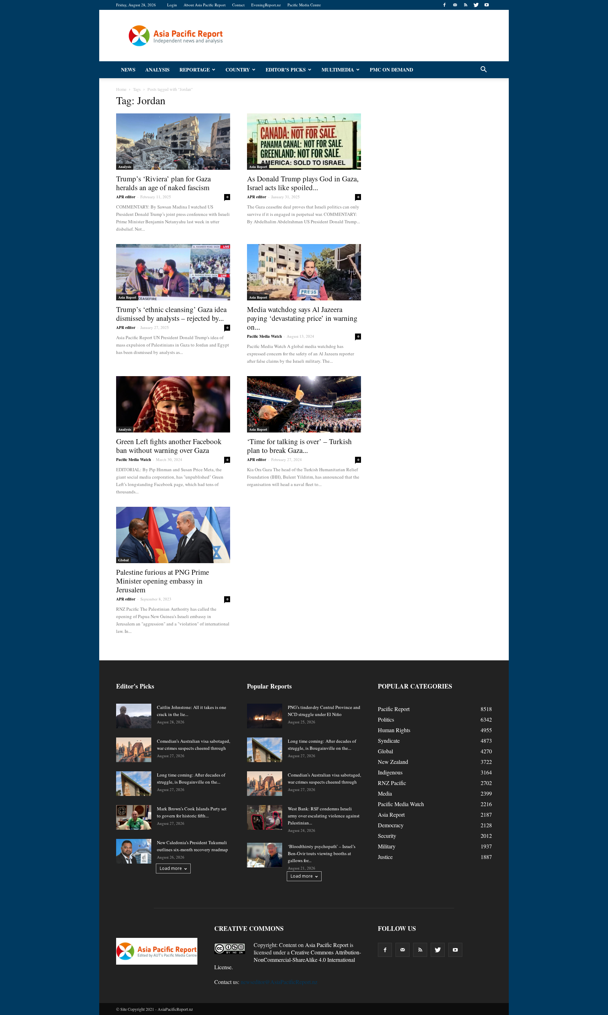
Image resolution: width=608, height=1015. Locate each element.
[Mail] (455, 5)
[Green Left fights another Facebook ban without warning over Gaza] (173, 404)
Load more (171, 868)
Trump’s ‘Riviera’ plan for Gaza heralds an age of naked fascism (163, 183)
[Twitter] (476, 5)
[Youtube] (486, 5)
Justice (385, 856)
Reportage (194, 69)
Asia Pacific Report (326, 944)
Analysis (157, 69)
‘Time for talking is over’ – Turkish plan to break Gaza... (299, 445)
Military (386, 846)
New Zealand (393, 761)
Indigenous (390, 772)
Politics (386, 719)
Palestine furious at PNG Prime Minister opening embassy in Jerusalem (162, 580)
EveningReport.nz (266, 4)
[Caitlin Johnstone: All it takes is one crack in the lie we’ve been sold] (133, 716)
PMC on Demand (391, 69)
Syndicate (389, 740)
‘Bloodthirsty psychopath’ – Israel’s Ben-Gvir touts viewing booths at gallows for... (321, 853)
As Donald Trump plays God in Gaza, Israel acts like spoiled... (303, 183)
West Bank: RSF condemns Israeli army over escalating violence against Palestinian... (324, 815)
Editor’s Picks (286, 69)
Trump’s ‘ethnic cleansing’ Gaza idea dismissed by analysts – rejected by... (171, 313)
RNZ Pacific (392, 782)
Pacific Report (394, 708)
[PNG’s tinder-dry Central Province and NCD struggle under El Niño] (264, 716)
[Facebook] (444, 5)
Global (123, 560)
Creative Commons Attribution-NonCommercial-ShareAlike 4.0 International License (287, 959)
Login (172, 4)
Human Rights (394, 730)
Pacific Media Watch (264, 336)
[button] (483, 69)
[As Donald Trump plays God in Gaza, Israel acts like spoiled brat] (304, 141)
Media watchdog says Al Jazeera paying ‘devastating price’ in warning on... (302, 318)
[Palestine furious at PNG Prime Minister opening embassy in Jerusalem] (173, 535)
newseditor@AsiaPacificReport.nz (279, 981)
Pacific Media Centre (304, 4)
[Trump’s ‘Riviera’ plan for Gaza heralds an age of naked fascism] (173, 141)
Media (385, 793)
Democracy (391, 825)
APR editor (125, 197)
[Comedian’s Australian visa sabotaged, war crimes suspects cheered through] (133, 749)
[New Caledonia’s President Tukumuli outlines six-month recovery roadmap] (133, 851)
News (128, 69)
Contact (238, 4)
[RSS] (465, 5)
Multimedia (338, 69)
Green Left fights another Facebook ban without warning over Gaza (169, 445)
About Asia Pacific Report (205, 4)
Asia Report (258, 166)
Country (238, 69)
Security (387, 835)
